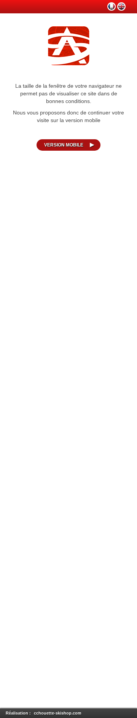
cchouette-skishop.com (57, 713)
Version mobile (63, 145)
